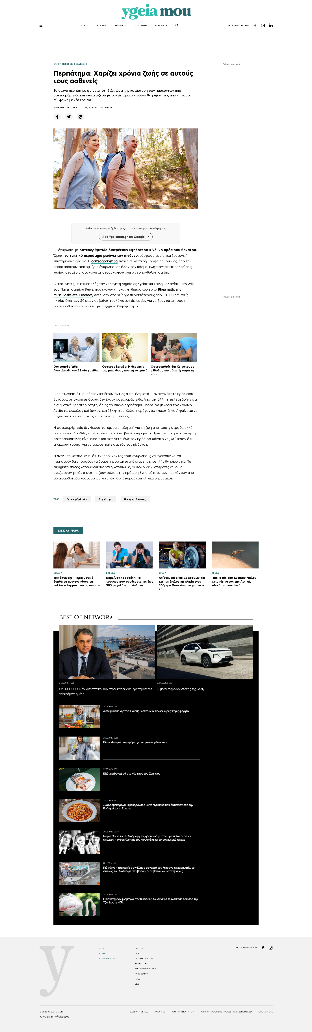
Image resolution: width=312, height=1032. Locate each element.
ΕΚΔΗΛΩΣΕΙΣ (141, 963)
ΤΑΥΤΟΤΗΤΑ (159, 1011)
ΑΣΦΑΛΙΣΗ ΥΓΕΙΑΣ (108, 958)
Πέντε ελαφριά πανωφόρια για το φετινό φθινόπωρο (135, 742)
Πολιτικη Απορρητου (182, 1011)
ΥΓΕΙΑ (84, 25)
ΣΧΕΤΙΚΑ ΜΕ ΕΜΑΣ (139, 1011)
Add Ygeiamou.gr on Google (123, 237)
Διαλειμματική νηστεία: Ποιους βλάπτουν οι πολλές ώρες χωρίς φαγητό (146, 711)
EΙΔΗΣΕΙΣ (139, 948)
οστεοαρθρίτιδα (104, 261)
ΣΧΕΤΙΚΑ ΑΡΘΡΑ (68, 530)
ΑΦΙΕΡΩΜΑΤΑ (141, 973)
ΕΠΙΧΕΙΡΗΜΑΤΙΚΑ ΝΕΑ (145, 968)
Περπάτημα (105, 499)
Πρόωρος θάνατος (135, 499)
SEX (137, 983)
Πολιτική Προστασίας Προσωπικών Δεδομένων (226, 1011)
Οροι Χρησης (265, 1011)
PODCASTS (161, 25)
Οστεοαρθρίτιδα (77, 499)
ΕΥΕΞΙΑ (101, 25)
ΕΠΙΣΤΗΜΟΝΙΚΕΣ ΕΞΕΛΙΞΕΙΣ (70, 63)
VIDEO (138, 953)
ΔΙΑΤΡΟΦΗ (141, 25)
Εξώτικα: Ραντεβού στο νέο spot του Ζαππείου (131, 773)
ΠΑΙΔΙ (137, 978)
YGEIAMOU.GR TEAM (65, 107)
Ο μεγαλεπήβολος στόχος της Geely (180, 689)
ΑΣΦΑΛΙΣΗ (120, 25)
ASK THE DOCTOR (144, 958)
